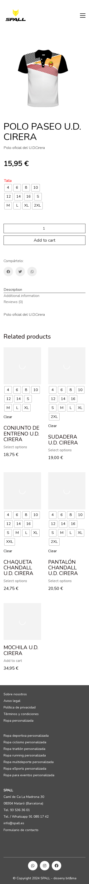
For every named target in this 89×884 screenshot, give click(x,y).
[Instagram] (44, 865)
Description (13, 289)
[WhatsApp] (32, 271)
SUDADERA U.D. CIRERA (63, 439)
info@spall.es (14, 823)
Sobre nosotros (15, 694)
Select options (15, 447)
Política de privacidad (20, 707)
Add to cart (44, 240)
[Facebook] (8, 271)
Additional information (21, 295)
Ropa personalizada (18, 721)
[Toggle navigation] (82, 15)
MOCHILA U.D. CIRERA (21, 650)
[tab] (44, 290)
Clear (8, 417)
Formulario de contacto (21, 830)
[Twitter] (20, 271)
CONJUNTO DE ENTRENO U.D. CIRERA (21, 433)
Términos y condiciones (21, 714)
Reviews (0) (13, 302)
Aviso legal (12, 701)
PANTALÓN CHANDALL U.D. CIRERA (63, 567)
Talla (8, 180)
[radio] (8, 187)
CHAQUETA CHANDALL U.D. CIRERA (18, 567)
